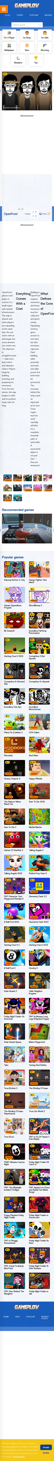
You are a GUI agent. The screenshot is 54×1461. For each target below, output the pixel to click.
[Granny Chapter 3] (14, 768)
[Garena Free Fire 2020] (47, 487)
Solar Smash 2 (10, 991)
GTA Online (34, 732)
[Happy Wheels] (39, 768)
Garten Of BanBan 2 (13, 850)
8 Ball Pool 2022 (11, 922)
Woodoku (8, 755)
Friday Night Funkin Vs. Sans (39, 1242)
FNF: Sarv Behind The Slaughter (14, 1292)
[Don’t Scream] (17, 487)
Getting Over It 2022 (38, 945)
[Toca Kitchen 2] (14, 1078)
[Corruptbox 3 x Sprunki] (39, 671)
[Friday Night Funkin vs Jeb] (39, 1281)
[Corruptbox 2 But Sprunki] (39, 646)
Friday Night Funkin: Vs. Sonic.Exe (14, 1017)
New (17, 1317)
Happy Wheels (35, 779)
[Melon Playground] (39, 1031)
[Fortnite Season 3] (27, 487)
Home (6, 1317)
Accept (46, 1447)
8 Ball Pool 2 (9, 968)
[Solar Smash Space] (14, 1031)
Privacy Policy (45, 1318)
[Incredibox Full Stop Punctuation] (39, 620)
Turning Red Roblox (37, 1065)
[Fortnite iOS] (7, 477)
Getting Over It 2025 (13, 656)
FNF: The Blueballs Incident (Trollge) (12, 1188)
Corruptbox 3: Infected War (14, 682)
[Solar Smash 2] (14, 980)
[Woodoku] (14, 745)
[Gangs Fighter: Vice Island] (39, 569)
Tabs (6, 1065)
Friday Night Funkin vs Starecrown (38, 1216)
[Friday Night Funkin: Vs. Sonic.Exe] (14, 1006)
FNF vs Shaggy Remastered (11, 1242)
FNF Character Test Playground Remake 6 (13, 897)
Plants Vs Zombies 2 (13, 732)
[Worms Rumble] (37, 477)
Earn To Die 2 (10, 827)
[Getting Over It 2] (14, 934)
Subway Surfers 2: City (14, 580)
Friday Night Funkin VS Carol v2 (39, 1163)
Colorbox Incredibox (11, 107)
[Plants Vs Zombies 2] (14, 722)
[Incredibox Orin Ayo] (14, 696)
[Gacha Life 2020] (47, 477)
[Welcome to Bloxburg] (27, 477)
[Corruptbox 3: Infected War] (14, 671)
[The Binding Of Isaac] (39, 1078)
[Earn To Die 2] (14, 817)
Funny (20, 15)
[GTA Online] (39, 722)
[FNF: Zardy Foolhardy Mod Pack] (14, 1255)
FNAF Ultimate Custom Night (14, 1163)
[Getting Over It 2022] (39, 934)
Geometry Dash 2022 (38, 922)
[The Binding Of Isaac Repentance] (14, 1101)
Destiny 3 (33, 968)
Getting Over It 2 (12, 945)
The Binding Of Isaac (38, 1088)
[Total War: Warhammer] (17, 477)
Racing (48, 15)
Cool (7, 15)
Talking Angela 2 (36, 850)
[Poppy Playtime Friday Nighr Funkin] (14, 1205)
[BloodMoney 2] (39, 595)
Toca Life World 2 (37, 1111)
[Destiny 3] (39, 957)
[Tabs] (14, 1054)
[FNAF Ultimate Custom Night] (14, 1151)
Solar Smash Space (12, 1042)
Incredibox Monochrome (34, 708)
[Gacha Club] (37, 487)
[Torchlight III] (7, 498)
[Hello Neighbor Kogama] (39, 980)
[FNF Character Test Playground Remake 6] (14, 886)
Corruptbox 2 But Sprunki (37, 657)
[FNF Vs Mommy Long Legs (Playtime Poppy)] (39, 1006)
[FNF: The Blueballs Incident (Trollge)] (14, 1177)
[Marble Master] (39, 817)
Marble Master (35, 827)
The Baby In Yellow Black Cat (12, 803)
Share (44, 214)
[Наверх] (47, 1454)
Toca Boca (9, 1137)
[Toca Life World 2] (39, 1101)
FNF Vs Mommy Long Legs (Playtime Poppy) (39, 1017)
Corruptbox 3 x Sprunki (39, 681)
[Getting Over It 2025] (14, 646)
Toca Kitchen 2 (10, 1088)
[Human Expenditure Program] (14, 595)
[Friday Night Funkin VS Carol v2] (39, 1151)
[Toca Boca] (14, 1126)
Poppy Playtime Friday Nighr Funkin (14, 1216)
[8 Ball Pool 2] (14, 957)
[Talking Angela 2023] (14, 863)
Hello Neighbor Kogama (35, 992)
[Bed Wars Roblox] (7, 487)
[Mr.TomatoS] (14, 620)
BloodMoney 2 (35, 605)
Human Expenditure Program (12, 606)
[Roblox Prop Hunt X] (39, 863)
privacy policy (19, 1456)
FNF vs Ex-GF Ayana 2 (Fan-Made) (39, 1138)
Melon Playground (37, 1042)
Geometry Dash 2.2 (38, 896)
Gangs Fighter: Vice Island (38, 581)
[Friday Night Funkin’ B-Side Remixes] (39, 1255)
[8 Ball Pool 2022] (14, 911)
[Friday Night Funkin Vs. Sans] (39, 1230)
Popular (34, 15)
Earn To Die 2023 (37, 802)
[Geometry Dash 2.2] (39, 886)
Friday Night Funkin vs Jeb (38, 1292)
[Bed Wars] (39, 745)
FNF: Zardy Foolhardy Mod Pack (14, 1267)
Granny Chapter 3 (12, 779)
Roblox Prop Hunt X (38, 873)
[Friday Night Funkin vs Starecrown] (39, 1205)
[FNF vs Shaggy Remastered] (14, 1230)
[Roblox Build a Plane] (17, 498)
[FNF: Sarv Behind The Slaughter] (14, 1281)
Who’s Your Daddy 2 (16, 538)
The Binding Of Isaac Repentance (13, 1112)
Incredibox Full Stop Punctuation (38, 632)
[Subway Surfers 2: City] (14, 569)
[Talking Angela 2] (39, 840)
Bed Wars (33, 755)
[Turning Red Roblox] (39, 1054)
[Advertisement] (27, 146)
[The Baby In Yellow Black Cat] (14, 791)
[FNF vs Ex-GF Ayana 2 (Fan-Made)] (39, 1126)
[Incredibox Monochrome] (39, 696)
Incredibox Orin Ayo (12, 707)
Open (4, 9)
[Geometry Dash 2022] (39, 911)
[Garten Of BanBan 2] (14, 840)
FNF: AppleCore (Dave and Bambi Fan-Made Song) (39, 1189)
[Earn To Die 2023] (39, 791)
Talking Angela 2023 (13, 873)
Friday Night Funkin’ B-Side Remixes (39, 1267)
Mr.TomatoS (9, 631)
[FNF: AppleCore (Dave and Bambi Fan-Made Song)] (39, 1177)
